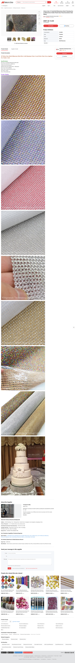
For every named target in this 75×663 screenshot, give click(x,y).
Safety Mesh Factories (6, 644)
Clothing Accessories (16, 7)
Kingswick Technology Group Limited (52, 16)
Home (2, 7)
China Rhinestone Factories (16, 644)
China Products (20, 655)
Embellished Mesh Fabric (5, 627)
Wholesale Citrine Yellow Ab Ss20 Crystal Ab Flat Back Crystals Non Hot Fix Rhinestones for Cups (52, 591)
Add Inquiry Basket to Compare (22, 43)
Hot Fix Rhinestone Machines (43, 535)
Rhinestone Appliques (5, 536)
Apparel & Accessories (8, 7)
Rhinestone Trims (40, 625)
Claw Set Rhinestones (59, 623)
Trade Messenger (18, 652)
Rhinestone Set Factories (27, 644)
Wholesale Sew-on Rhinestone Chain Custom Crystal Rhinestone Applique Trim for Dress (37, 612)
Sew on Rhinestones (33, 535)
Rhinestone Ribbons (21, 536)
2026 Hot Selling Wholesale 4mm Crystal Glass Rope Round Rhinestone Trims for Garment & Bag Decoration (22, 591)
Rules (73, 5)
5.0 (61, 50)
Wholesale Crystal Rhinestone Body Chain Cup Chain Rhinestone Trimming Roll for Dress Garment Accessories (67, 612)
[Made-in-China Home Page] (7, 2)
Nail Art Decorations (59, 627)
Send (9, 568)
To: (6, 556)
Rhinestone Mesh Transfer (5, 625)
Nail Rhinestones (18, 535)
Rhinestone (23, 7)
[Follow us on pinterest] (71, 652)
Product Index (56, 655)
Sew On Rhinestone (41, 623)
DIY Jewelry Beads (22, 627)
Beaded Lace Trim (59, 625)
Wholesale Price (44, 655)
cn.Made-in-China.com (48, 657)
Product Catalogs (17, 621)
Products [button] (18, 2)
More (2, 649)
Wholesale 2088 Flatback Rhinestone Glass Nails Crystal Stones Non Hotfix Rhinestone (37, 591)
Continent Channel (50, 655)
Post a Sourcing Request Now (31, 568)
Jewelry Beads (27, 536)
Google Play (10, 652)
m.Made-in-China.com (40, 657)
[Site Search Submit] (49, 2)
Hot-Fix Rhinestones (4, 623)
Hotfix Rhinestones (10, 535)
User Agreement (43, 659)
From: (6, 553)
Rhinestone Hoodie (14, 639)
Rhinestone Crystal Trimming (18, 647)
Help (54, 5)
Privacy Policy (54, 659)
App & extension (60, 5)
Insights (60, 655)
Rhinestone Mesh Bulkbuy (29, 647)
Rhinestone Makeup (5, 639)
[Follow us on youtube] (70, 652)
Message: (5, 559)
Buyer (49, 5)
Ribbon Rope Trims (41, 627)
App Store (4, 652)
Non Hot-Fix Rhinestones (23, 623)
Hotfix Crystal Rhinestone (48, 644)
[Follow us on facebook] (65, 652)
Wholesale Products (37, 655)
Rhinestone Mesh (68, 644)
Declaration (49, 659)
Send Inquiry (50, 25)
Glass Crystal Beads (13, 536)
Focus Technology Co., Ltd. (30, 659)
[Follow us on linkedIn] (73, 652)
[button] (46, 2)
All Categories (5, 5)
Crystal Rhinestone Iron (59, 644)
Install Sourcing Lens (28, 652)
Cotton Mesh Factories (38, 644)
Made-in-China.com (33, 657)
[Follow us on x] (67, 652)
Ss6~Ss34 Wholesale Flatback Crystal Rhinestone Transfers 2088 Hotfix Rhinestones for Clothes (7, 591)
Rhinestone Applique (22, 625)
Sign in (73, 2)
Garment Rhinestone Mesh (6, 647)
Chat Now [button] (67, 25)
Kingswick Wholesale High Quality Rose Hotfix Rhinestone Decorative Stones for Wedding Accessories (52, 612)
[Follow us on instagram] (68, 652)
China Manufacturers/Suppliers (28, 655)
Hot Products (15, 655)
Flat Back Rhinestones (25, 535)
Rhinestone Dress (23, 639)
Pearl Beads (33, 536)
